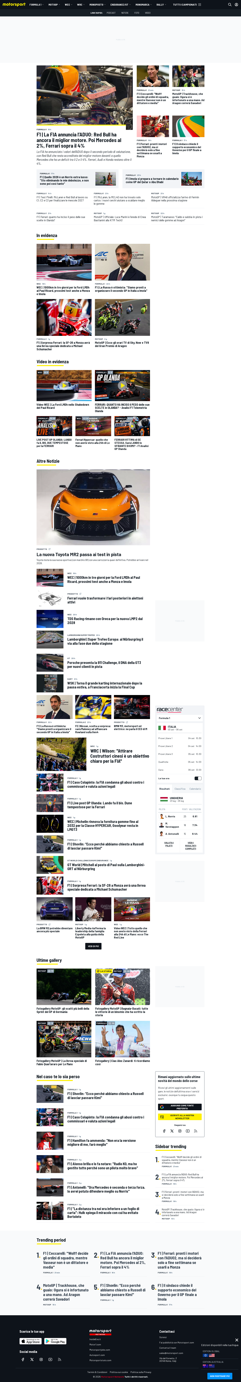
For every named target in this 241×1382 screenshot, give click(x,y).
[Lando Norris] (161, 816)
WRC (79, 4)
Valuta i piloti (169, 844)
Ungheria (176, 798)
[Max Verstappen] (161, 825)
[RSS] (195, 1131)
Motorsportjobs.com (100, 1349)
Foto (136, 12)
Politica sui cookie (119, 1372)
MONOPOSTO (96, 4)
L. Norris (170, 816)
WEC (67, 4)
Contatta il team (167, 1347)
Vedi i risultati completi (190, 845)
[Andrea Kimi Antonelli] (161, 833)
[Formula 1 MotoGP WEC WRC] (180, 718)
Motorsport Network (112, 1376)
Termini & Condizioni (97, 1372)
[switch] (197, 778)
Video (148, 12)
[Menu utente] (236, 4)
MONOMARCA (142, 4)
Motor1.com (95, 1344)
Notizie (125, 12)
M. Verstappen (172, 825)
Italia (172, 726)
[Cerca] (230, 4)
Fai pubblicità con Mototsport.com (176, 1342)
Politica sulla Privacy (141, 1372)
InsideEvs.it (95, 1339)
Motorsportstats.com (100, 1360)
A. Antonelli (172, 833)
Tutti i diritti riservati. (136, 1376)
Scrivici (163, 1337)
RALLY (160, 4)
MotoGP (53, 4)
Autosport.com (97, 1355)
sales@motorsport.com (171, 1353)
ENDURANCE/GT (119, 4)
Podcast (111, 12)
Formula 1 (35, 4)
